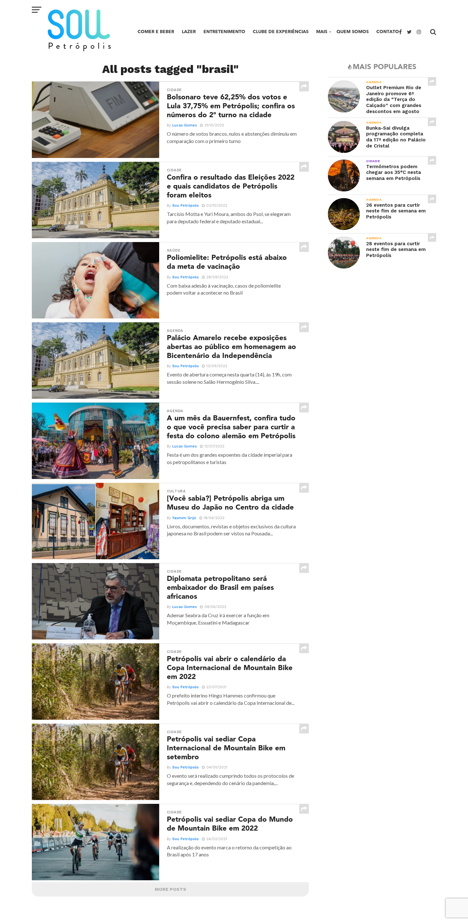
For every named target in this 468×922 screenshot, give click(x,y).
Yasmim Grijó (184, 518)
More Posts (170, 889)
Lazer (189, 32)
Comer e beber (156, 32)
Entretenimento (224, 32)
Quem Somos (353, 32)
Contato (387, 32)
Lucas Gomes (184, 125)
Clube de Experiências (280, 32)
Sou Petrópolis (185, 206)
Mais (321, 32)
